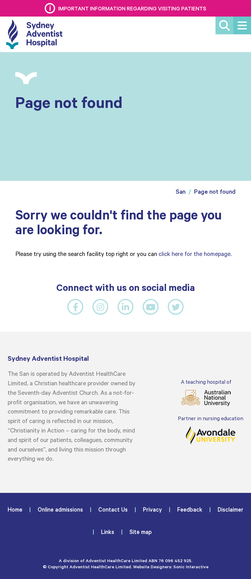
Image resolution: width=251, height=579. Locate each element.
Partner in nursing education (210, 418)
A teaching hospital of (206, 382)
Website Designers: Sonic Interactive (170, 566)
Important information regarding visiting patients (132, 8)
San (180, 191)
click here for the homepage (194, 253)
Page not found (215, 191)
